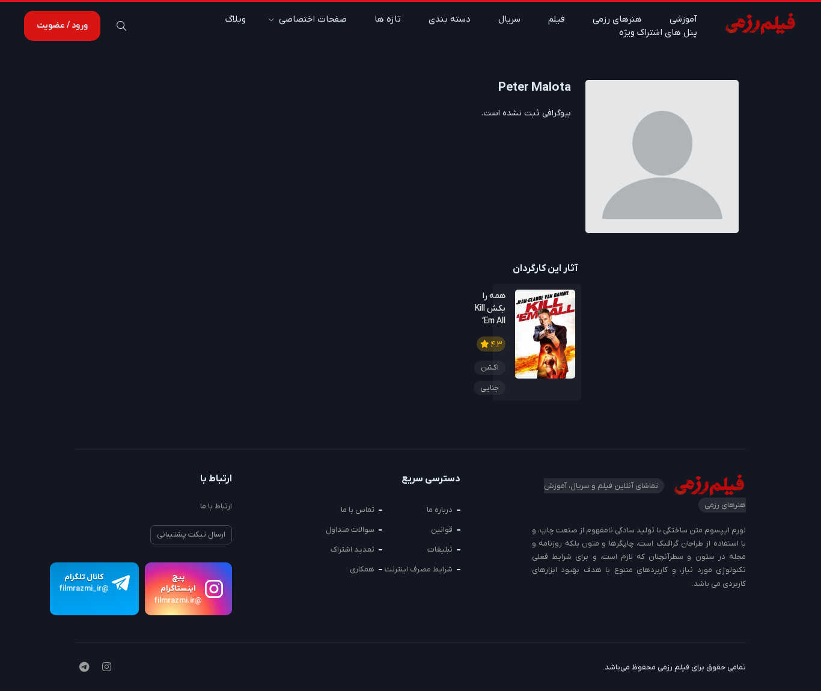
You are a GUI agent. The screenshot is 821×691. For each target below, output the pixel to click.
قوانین (442, 530)
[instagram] (106, 668)
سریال (509, 19)
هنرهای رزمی (617, 19)
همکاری (362, 569)
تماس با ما (357, 510)
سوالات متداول (350, 530)
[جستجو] (121, 26)
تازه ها (387, 19)
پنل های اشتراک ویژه (658, 32)
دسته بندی (450, 19)
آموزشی (683, 19)
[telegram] (84, 668)
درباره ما (440, 510)
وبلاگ (235, 19)
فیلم (556, 19)
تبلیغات (440, 549)
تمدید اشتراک (352, 549)
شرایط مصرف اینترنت (419, 569)
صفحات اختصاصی (313, 19)
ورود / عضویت (62, 25)
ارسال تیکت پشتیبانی (191, 534)
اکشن (490, 367)
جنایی (489, 388)
